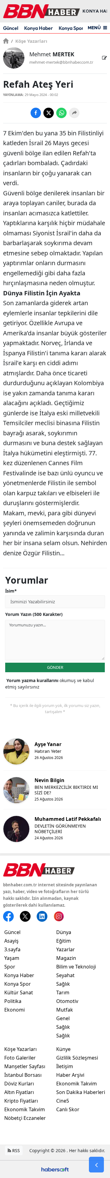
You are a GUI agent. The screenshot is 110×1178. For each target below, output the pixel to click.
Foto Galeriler (20, 1057)
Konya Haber (38, 28)
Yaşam (11, 958)
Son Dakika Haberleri (80, 1092)
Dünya (63, 932)
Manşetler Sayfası (24, 1066)
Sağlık (63, 983)
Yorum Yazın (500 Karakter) (34, 614)
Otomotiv (67, 1001)
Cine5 (62, 1100)
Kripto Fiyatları (21, 1100)
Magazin (66, 958)
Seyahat (65, 975)
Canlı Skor (67, 1109)
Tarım (62, 992)
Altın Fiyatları (19, 1092)
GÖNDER (55, 667)
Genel (63, 1018)
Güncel (10, 28)
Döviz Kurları (19, 1083)
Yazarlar (65, 949)
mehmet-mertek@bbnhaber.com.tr (61, 62)
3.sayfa (12, 949)
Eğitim (63, 940)
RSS (15, 1150)
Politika (12, 1001)
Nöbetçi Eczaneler (25, 1118)
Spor (9, 966)
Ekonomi (14, 1009)
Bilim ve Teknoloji (76, 966)
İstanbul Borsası (23, 1075)
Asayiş (11, 940)
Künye (63, 1049)
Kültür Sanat (18, 992)
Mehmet (51, 54)
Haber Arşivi (70, 1075)
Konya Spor (71, 28)
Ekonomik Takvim (24, 1109)
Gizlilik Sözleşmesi (77, 1057)
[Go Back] (96, 1165)
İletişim (64, 1066)
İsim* (11, 591)
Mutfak (64, 1009)
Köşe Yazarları (29, 41)
